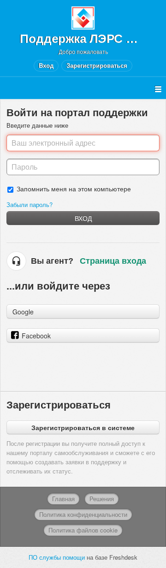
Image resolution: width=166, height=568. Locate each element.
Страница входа (113, 261)
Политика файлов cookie (83, 530)
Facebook (36, 335)
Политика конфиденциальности (83, 514)
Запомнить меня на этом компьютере (74, 188)
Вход (83, 218)
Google (23, 311)
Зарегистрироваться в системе (83, 427)
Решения (101, 498)
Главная (63, 498)
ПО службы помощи (58, 557)
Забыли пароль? (29, 204)
